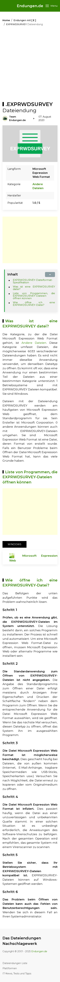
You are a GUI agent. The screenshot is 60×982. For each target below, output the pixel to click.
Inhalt (12, 274)
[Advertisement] (30, 65)
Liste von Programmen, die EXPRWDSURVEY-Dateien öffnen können (34, 296)
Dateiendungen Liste (14, 963)
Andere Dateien (34, 342)
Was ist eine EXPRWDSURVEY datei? (34, 288)
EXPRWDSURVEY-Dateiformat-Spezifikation (33, 281)
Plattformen (9, 968)
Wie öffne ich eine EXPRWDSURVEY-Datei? (34, 303)
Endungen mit (25, 20)
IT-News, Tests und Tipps (16, 973)
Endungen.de (30, 6)
